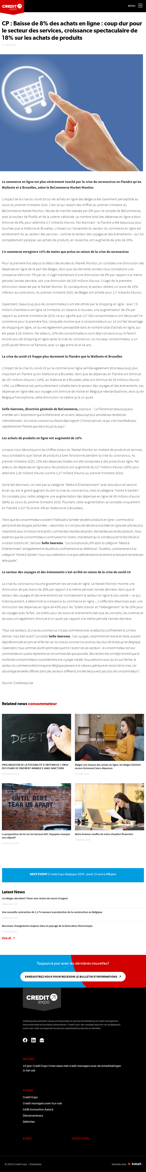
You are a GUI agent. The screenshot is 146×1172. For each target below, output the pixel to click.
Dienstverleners (33, 1115)
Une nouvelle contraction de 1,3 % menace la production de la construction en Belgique (52, 912)
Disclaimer (36, 1164)
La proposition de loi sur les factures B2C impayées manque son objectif (36, 835)
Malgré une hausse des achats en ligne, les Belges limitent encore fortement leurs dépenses (108, 766)
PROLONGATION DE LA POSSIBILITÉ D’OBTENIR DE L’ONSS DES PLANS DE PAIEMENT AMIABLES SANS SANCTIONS (35, 766)
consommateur (42, 703)
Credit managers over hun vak (42, 1103)
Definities (29, 1121)
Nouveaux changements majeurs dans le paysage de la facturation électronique (47, 926)
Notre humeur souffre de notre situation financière (104, 834)
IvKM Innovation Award (38, 1109)
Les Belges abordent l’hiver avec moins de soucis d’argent (35, 898)
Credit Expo (30, 1097)
